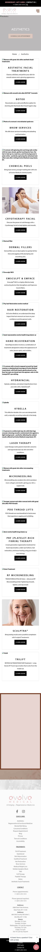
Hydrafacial (20, 854)
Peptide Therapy (20, 876)
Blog (20, 834)
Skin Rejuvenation (20, 856)
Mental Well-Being (20, 826)
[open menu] (37, 11)
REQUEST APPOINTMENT (20, 761)
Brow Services (20, 864)
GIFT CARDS (20, 2)
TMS (20, 871)
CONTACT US (31, 2)
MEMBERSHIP (10, 2)
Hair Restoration (20, 861)
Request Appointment (20, 831)
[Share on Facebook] (1, 691)
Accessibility (20, 841)
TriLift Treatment (20, 851)
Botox (20, 879)
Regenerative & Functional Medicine (20, 823)
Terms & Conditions (20, 839)
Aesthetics (20, 821)
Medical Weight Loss (20, 866)
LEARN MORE (20, 82)
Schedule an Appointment (20, 36)
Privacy (20, 836)
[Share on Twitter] (3, 691)
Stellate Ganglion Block (20, 869)
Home (14, 54)
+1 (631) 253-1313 (19, 5)
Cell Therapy (20, 874)
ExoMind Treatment (20, 859)
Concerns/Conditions (20, 828)
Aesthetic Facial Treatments (20, 882)
